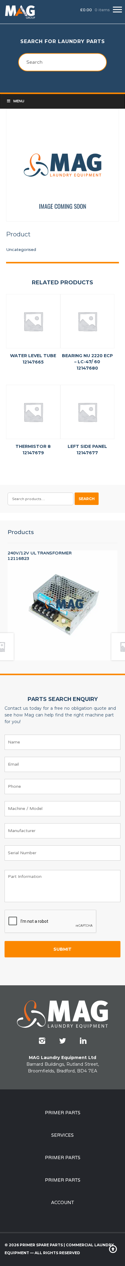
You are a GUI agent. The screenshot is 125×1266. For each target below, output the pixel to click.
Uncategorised (21, 249)
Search (87, 498)
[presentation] (51, 921)
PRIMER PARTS (62, 1112)
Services (62, 1135)
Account (62, 1202)
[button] (117, 10)
